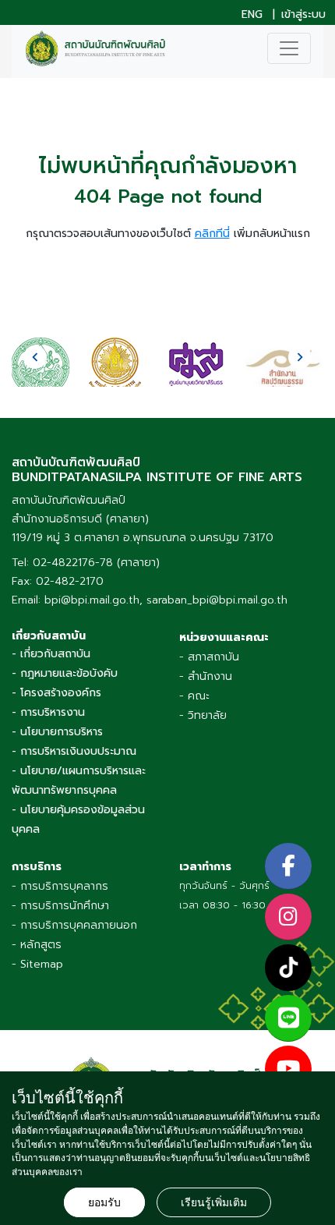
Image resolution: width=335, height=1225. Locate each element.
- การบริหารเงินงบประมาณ (74, 751)
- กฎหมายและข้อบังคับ (65, 673)
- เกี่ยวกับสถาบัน (51, 654)
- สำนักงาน (205, 676)
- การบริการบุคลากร (60, 886)
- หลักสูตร (37, 944)
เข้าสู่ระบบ (303, 15)
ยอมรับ (104, 1202)
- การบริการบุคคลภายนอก (74, 925)
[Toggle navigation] (289, 48)
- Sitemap (37, 964)
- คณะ (194, 696)
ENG (252, 15)
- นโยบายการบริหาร (57, 732)
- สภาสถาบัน (209, 657)
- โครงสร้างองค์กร (56, 693)
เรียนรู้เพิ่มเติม (214, 1202)
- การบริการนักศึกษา (60, 906)
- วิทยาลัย (203, 715)
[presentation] (35, 357)
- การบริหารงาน (48, 712)
